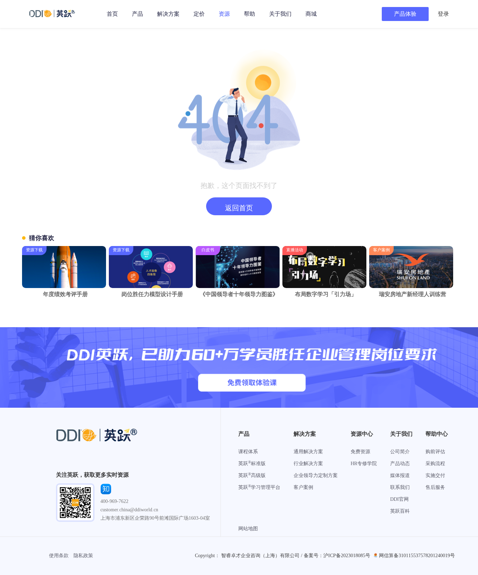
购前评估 (435, 451)
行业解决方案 (308, 463)
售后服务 (435, 487)
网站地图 (248, 528)
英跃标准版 (252, 463)
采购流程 (435, 463)
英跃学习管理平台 (259, 487)
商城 (311, 14)
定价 (199, 14)
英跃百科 (400, 511)
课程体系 (248, 451)
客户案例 (303, 487)
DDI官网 (399, 499)
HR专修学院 (364, 463)
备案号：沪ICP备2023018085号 (337, 555)
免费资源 (360, 451)
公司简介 (400, 451)
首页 (112, 14)
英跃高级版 (252, 475)
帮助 (249, 14)
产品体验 (405, 14)
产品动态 (400, 463)
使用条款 (59, 555)
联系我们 (400, 487)
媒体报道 (400, 475)
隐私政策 (83, 555)
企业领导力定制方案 (316, 475)
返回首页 (239, 208)
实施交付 (435, 475)
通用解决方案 (308, 451)
